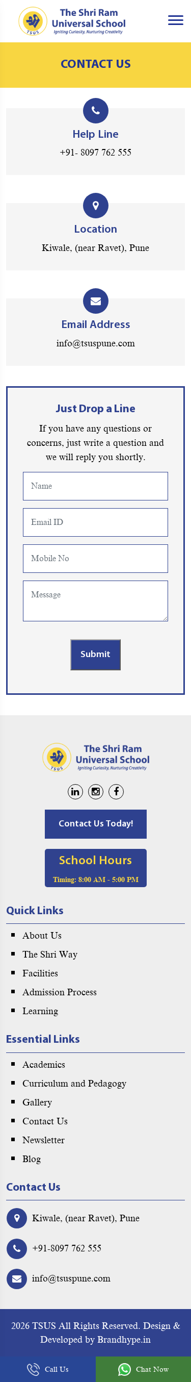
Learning (40, 1011)
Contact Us (45, 1121)
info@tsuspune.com (96, 343)
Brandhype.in (124, 1340)
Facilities (40, 973)
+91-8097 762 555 (66, 1248)
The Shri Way (49, 954)
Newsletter (43, 1140)
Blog (31, 1159)
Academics (43, 1065)
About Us (42, 936)
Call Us (56, 1369)
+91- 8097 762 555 (95, 152)
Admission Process (59, 992)
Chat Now (152, 1369)
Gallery (37, 1102)
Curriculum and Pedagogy (74, 1083)
